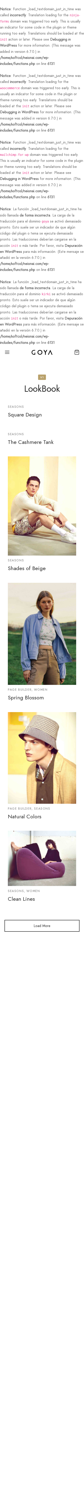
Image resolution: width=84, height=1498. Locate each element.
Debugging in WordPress (19, 112)
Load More (42, 925)
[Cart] (77, 352)
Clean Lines (21, 899)
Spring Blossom (26, 697)
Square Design (25, 414)
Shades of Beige (27, 568)
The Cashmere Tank (31, 442)
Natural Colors (24, 816)
